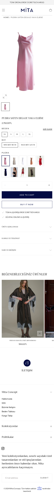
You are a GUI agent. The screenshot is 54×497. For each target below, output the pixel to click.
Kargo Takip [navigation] (7, 415)
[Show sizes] (39, 333)
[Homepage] (27, 10)
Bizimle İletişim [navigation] (8, 407)
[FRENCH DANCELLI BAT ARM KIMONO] (23, 309)
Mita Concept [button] (9, 392)
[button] (3, 10)
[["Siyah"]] (14, 172)
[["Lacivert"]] (6, 172)
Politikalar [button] (8, 437)
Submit (44, 478)
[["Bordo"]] (23, 172)
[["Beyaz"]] (23, 161)
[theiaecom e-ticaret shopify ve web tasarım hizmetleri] (39, 488)
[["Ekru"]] (14, 161)
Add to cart (27, 195)
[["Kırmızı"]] (40, 161)
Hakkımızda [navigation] (7, 399)
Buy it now (27, 204)
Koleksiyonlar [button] (10, 426)
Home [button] (6, 17)
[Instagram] (2, 448)
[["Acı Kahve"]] (31, 172)
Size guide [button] (47, 129)
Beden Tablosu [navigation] (8, 411)
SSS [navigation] (4, 403)
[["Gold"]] (31, 161)
